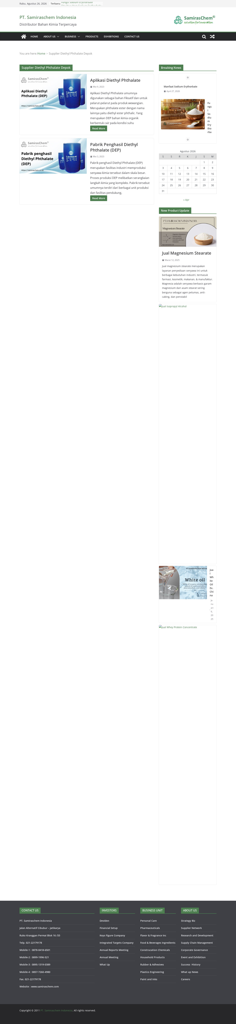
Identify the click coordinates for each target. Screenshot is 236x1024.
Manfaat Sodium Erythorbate (180, 86)
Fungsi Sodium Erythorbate (77, 3)
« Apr (186, 199)
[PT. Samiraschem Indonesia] (24, 36)
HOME (34, 36)
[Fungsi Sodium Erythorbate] (183, 114)
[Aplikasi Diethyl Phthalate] (53, 91)
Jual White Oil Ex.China (212, 582)
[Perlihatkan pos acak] (212, 36)
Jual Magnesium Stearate (186, 253)
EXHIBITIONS (111, 36)
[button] (57, 36)
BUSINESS (70, 36)
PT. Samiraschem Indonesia (48, 17)
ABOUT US (49, 36)
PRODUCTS (92, 36)
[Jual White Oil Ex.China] (183, 594)
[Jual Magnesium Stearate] (187, 231)
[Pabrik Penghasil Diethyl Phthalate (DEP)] (53, 156)
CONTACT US (131, 36)
